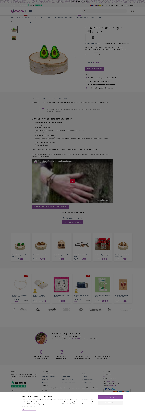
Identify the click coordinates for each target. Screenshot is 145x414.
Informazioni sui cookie (29, 410)
